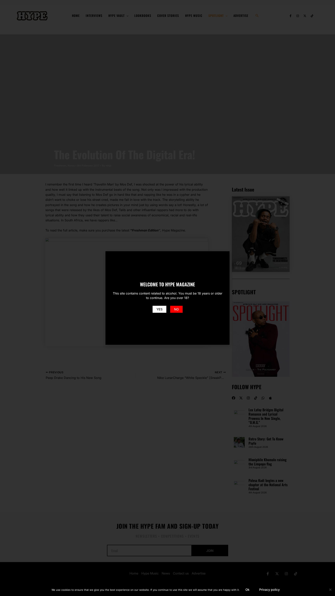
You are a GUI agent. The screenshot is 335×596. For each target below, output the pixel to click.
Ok (247, 590)
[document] (167, 298)
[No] (330, 590)
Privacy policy (269, 590)
